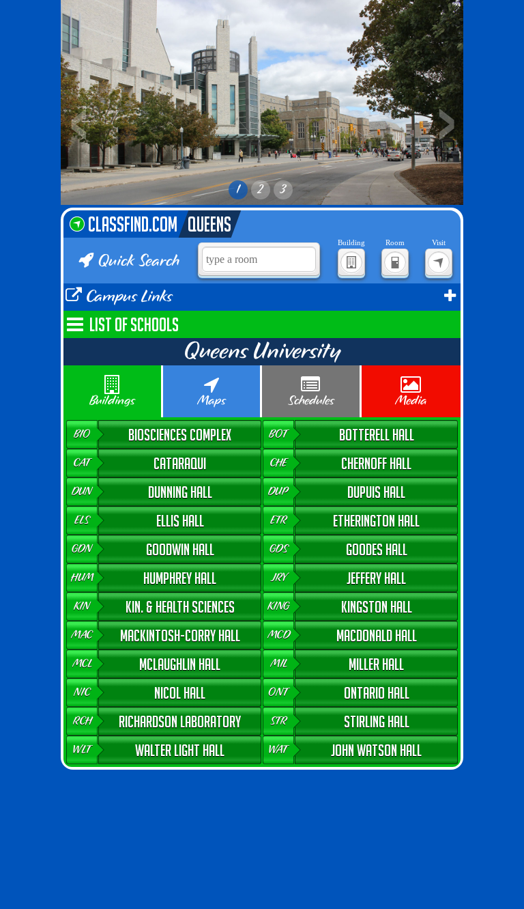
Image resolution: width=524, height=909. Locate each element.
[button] (164, 434)
